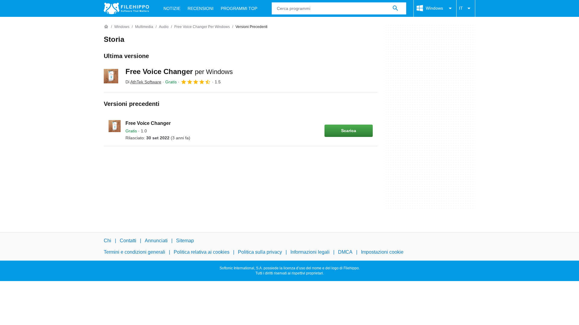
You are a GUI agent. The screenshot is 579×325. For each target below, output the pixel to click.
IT (461, 8)
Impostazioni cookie (382, 252)
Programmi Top (239, 8)
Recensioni (201, 8)
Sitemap (185, 240)
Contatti (128, 240)
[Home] (106, 26)
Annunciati (156, 240)
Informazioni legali (310, 252)
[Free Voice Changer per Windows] (111, 76)
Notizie (171, 8)
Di (143, 81)
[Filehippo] (126, 8)
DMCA (345, 252)
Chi (107, 240)
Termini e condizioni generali (134, 252)
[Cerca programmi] (395, 8)
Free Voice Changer (179, 71)
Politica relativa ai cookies (201, 252)
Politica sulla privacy (260, 252)
